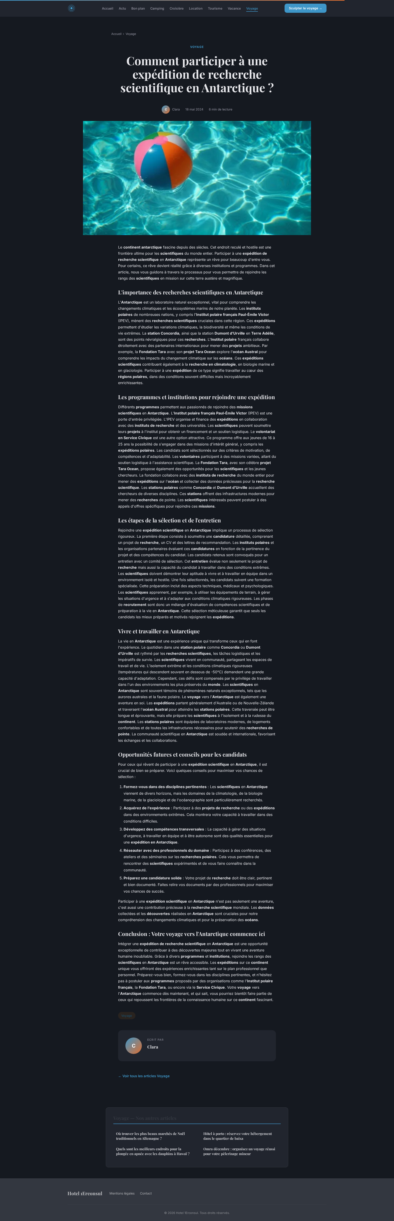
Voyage (252, 8)
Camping (157, 8)
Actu (122, 8)
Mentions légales (122, 1193)
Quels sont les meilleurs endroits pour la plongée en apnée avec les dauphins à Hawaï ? (152, 1151)
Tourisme (215, 8)
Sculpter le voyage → (305, 8)
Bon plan (138, 8)
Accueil (107, 8)
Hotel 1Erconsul (84, 1193)
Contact (146, 1193)
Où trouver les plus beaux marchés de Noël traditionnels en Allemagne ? (150, 1136)
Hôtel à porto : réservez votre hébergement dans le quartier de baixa (237, 1136)
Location (195, 8)
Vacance (234, 8)
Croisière (177, 8)
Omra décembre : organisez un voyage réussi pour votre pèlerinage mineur (239, 1151)
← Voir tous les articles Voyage (144, 1076)
